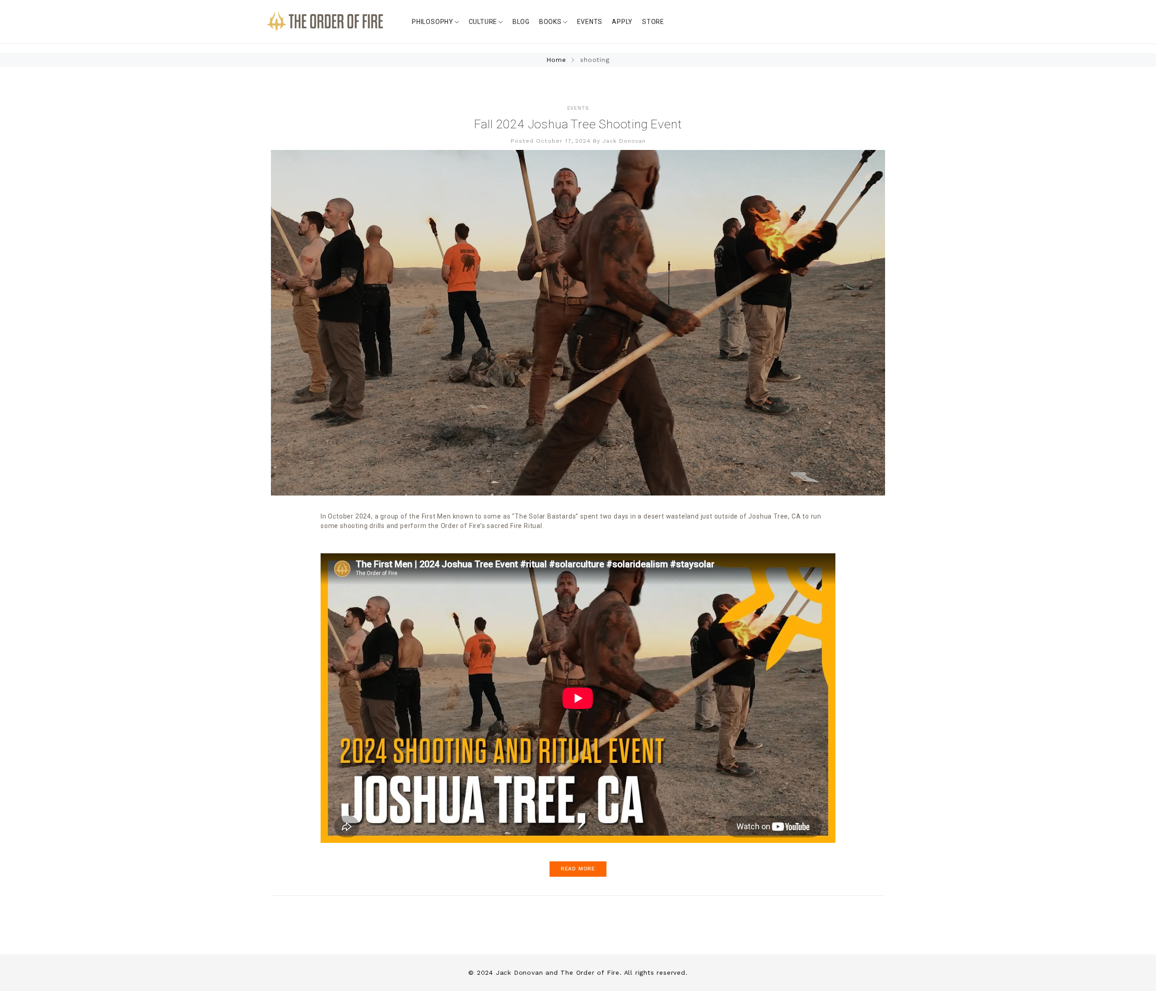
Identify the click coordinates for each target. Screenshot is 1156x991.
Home (557, 59)
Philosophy (432, 21)
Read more (578, 868)
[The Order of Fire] (325, 21)
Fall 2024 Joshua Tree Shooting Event (578, 124)
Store (653, 21)
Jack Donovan (624, 140)
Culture (483, 21)
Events (590, 21)
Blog (521, 21)
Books (550, 21)
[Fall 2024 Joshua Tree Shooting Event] (578, 323)
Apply (622, 21)
